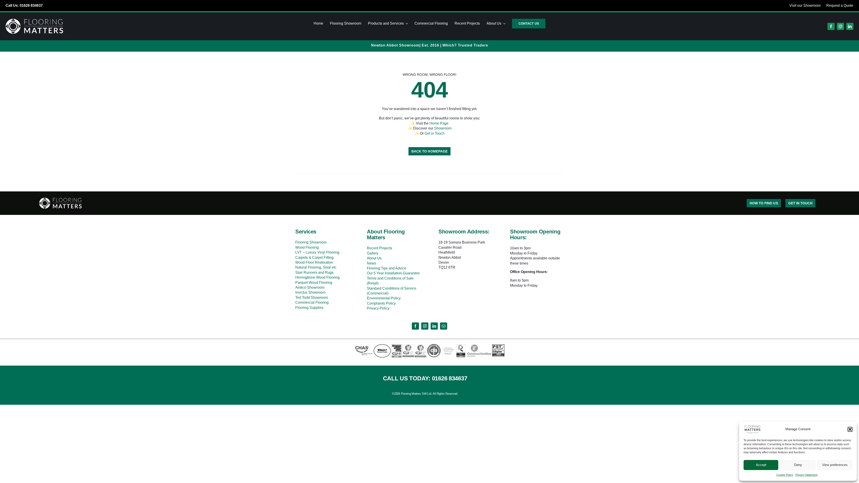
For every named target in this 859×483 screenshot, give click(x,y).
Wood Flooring (307, 247)
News (371, 263)
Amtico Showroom (309, 287)
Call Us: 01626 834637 (24, 5)
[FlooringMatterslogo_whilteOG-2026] (34, 19)
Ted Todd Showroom (311, 297)
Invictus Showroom (310, 292)
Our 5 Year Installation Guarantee (393, 273)
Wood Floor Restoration (314, 262)
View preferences (835, 465)
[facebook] (831, 26)
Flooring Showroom (311, 242)
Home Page (439, 123)
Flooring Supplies (309, 307)
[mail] (443, 326)
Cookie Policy (784, 475)
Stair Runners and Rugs (314, 272)
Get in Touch (434, 133)
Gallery (372, 253)
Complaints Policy (381, 303)
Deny (798, 465)
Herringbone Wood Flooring (317, 277)
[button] (850, 429)
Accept (761, 465)
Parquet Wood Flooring (313, 282)
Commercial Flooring (312, 302)
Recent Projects (379, 248)
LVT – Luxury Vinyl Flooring (317, 252)
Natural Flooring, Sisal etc (315, 267)
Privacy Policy (378, 308)
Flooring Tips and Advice (386, 268)
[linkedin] (849, 26)
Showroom (442, 128)
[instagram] (840, 26)
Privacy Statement (806, 475)
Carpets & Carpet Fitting (314, 257)
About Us (374, 258)
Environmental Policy (384, 298)
